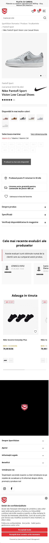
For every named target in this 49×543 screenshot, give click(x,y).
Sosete (6, 337)
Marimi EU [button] (6, 138)
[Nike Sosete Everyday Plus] (20, 317)
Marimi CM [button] (23, 138)
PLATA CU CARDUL (24, 2)
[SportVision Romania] (4, 11)
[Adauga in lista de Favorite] (35, 331)
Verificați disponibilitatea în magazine (20, 222)
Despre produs (9, 206)
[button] (24, 18)
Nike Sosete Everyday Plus (15, 339)
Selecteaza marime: (11, 134)
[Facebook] (11, 488)
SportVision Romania (10, 23)
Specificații (7, 214)
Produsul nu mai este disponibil (16, 162)
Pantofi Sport (8, 27)
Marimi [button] (15, 138)
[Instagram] (4, 488)
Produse (23, 23)
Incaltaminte (34, 23)
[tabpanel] (24, 55)
